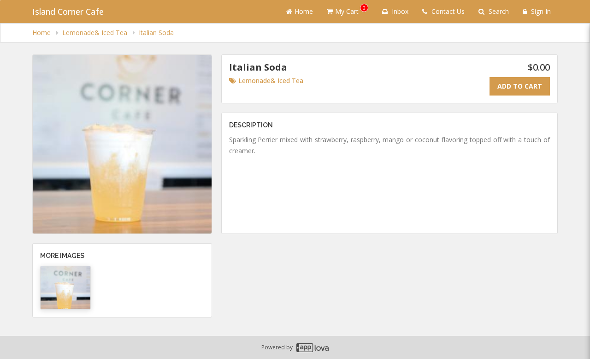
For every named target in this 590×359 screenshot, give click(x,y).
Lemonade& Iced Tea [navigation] (95, 32)
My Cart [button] (350, 10)
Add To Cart (519, 86)
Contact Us (447, 11)
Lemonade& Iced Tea (270, 80)
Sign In (540, 11)
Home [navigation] (42, 32)
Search (498, 11)
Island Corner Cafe (68, 11)
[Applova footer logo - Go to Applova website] (312, 348)
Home (304, 11)
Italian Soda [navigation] (156, 32)
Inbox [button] (399, 11)
